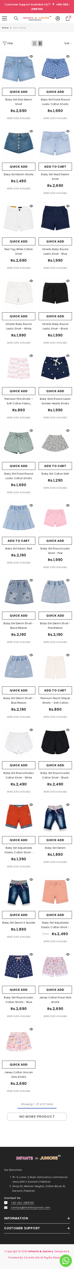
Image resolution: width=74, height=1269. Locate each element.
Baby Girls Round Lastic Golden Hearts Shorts (55, 401)
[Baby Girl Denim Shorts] (18, 144)
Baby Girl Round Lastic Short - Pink (55, 551)
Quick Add (19, 92)
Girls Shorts (19, 27)
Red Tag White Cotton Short (19, 251)
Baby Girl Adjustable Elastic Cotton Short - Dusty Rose (18, 850)
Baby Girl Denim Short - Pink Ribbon (55, 626)
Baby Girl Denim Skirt (18, 548)
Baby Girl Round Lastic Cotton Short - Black (55, 775)
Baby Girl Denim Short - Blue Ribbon (18, 700)
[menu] (4, 18)
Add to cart (55, 167)
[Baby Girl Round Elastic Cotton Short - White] (18, 742)
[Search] (16, 18)
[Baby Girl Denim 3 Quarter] (18, 892)
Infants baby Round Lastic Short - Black (55, 326)
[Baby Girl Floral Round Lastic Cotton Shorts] (55, 69)
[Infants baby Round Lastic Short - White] (18, 293)
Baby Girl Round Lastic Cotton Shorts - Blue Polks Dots (18, 1000)
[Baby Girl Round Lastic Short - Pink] (55, 518)
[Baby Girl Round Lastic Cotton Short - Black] (55, 742)
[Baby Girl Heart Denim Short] (55, 144)
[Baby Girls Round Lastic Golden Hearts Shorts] (55, 368)
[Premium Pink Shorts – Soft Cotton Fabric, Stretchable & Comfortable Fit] (18, 368)
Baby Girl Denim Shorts (19, 174)
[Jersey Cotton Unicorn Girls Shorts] (18, 1042)
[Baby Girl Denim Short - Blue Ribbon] (18, 667)
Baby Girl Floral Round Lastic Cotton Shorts (55, 102)
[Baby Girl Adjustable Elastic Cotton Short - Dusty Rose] (18, 817)
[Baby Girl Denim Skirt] (18, 518)
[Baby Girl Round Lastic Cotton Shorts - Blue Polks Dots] (18, 967)
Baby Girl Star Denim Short (18, 102)
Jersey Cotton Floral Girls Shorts (55, 1000)
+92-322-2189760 (22, 1203)
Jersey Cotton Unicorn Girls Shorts (18, 1075)
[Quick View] (31, 56)
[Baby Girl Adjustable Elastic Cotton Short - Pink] (55, 892)
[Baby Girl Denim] (55, 817)
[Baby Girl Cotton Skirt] (55, 443)
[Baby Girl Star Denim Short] (18, 69)
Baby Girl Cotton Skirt (55, 473)
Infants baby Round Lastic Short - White (19, 326)
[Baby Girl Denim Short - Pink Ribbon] (55, 593)
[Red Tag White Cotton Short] (18, 218)
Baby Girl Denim (55, 848)
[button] (34, 43)
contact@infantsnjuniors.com (30, 1207)
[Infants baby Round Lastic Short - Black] (55, 293)
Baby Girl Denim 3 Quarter (18, 922)
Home (5, 27)
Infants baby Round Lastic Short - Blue (55, 251)
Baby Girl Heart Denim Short (55, 177)
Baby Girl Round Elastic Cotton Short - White (18, 775)
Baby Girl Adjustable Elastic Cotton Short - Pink (55, 925)
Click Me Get (32, 1257)
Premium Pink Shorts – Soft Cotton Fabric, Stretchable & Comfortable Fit (19, 401)
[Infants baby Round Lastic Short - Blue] (55, 218)
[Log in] (57, 18)
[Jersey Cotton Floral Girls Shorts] (55, 967)
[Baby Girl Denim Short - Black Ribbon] (18, 593)
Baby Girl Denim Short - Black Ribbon (18, 626)
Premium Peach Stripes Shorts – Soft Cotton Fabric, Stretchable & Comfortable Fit (55, 700)
